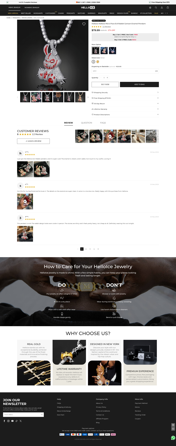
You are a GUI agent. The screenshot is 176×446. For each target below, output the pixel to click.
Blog (98, 423)
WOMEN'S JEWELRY (32, 7)
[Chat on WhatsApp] (173, 438)
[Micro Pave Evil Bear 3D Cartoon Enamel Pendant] (104, 51)
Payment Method (141, 403)
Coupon (138, 419)
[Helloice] (88, 7)
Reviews (138, 411)
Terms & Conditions (103, 411)
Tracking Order (140, 415)
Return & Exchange (64, 411)
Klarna (137, 407)
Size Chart (60, 415)
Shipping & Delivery (64, 407)
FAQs (59, 403)
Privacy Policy (101, 407)
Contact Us (100, 415)
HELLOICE (86, 439)
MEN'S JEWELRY (14, 7)
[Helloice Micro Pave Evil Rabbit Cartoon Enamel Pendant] (95, 50)
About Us (99, 403)
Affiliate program (102, 419)
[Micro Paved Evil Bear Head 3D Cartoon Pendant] (113, 51)
